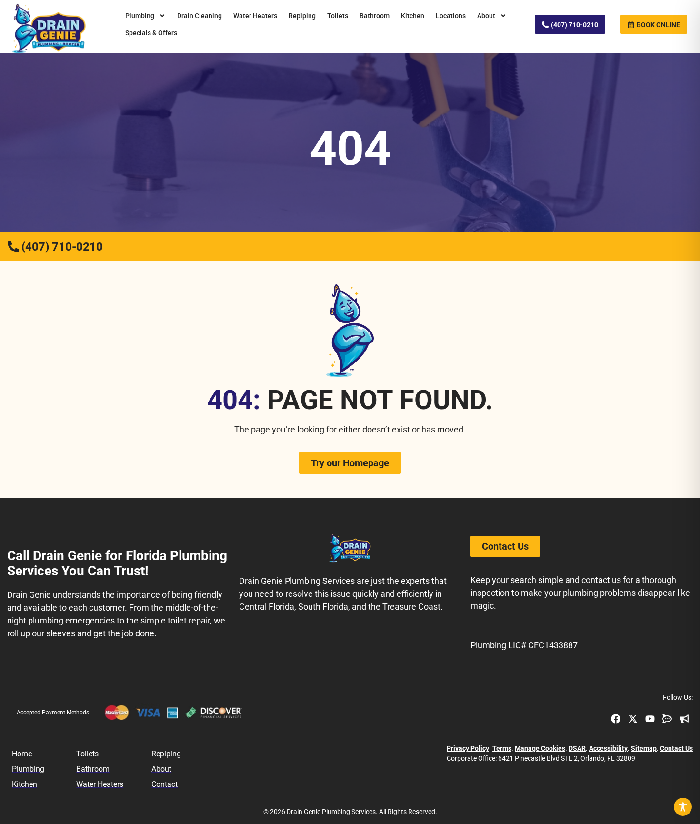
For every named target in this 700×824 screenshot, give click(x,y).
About (486, 16)
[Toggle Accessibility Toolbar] (683, 807)
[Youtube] (650, 718)
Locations (451, 16)
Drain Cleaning (199, 16)
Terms (501, 748)
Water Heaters (255, 16)
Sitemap (644, 748)
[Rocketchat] (667, 718)
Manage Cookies (540, 748)
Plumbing (139, 16)
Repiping (302, 16)
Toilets (337, 16)
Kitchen (412, 16)
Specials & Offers (151, 33)
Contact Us (676, 748)
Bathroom (375, 16)
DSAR (577, 748)
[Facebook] (615, 718)
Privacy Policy (468, 748)
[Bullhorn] (684, 718)
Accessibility (608, 748)
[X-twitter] (632, 718)
